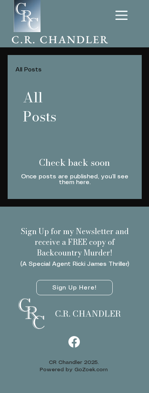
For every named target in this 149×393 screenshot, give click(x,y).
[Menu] (122, 15)
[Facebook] (74, 342)
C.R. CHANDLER (88, 313)
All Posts (28, 70)
